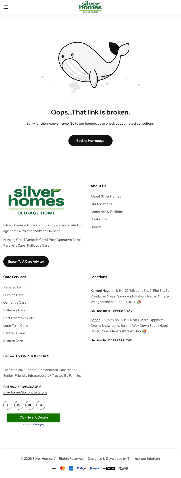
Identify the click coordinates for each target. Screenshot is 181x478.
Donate (96, 227)
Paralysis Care (14, 333)
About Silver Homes (105, 196)
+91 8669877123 (111, 311)
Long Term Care (15, 326)
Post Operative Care (18, 318)
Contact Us (99, 219)
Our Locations (101, 204)
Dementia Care (14, 303)
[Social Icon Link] (7, 405)
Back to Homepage (90, 140)
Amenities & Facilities (106, 212)
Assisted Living (14, 287)
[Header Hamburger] (8, 7)
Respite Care (13, 341)
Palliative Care (14, 310)
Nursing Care (13, 295)
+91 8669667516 (111, 340)
